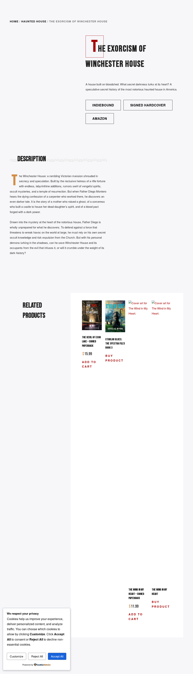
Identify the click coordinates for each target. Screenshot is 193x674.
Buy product (114, 358)
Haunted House (33, 21)
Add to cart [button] (89, 364)
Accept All (57, 656)
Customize (16, 656)
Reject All (37, 656)
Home (14, 21)
